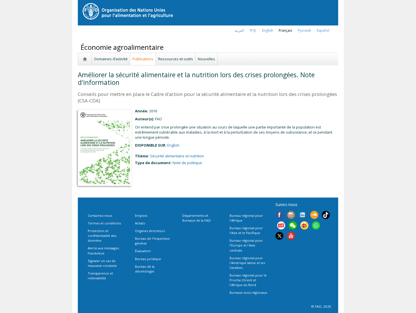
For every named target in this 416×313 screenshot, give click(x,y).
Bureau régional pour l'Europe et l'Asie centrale (246, 245)
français (285, 30)
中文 (253, 30)
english (267, 30)
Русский (304, 30)
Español (323, 30)
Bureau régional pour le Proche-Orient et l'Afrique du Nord (248, 280)
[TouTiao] (281, 226)
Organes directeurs (150, 231)
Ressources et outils (175, 58)
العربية (239, 30)
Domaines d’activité (111, 58)
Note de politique (187, 162)
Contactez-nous (100, 215)
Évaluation (143, 251)
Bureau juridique (148, 259)
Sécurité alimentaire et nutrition (177, 155)
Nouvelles (206, 58)
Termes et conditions (104, 223)
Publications (142, 58)
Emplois (141, 215)
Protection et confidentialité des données (102, 236)
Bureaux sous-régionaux (248, 292)
